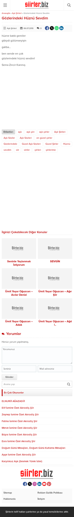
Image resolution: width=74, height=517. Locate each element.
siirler (27, 149)
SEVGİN (55, 261)
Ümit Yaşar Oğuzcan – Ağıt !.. (55, 323)
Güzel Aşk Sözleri (31, 143)
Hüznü (66, 143)
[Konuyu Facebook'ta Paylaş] (47, 28)
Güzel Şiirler (51, 143)
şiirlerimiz (51, 149)
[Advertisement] (37, 98)
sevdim (7, 149)
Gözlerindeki (10, 143)
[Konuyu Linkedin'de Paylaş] (61, 28)
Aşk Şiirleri (17, 13)
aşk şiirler (44, 131)
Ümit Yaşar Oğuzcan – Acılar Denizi (19, 293)
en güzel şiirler (44, 137)
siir (17, 149)
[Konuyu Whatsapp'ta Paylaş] (57, 28)
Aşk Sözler (9, 137)
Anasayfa (6, 13)
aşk (20, 131)
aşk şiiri (30, 131)
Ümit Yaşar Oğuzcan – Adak (19, 323)
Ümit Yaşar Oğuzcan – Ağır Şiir (55, 293)
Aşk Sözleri (26, 137)
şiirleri (38, 149)
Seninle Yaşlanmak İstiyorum (19, 263)
